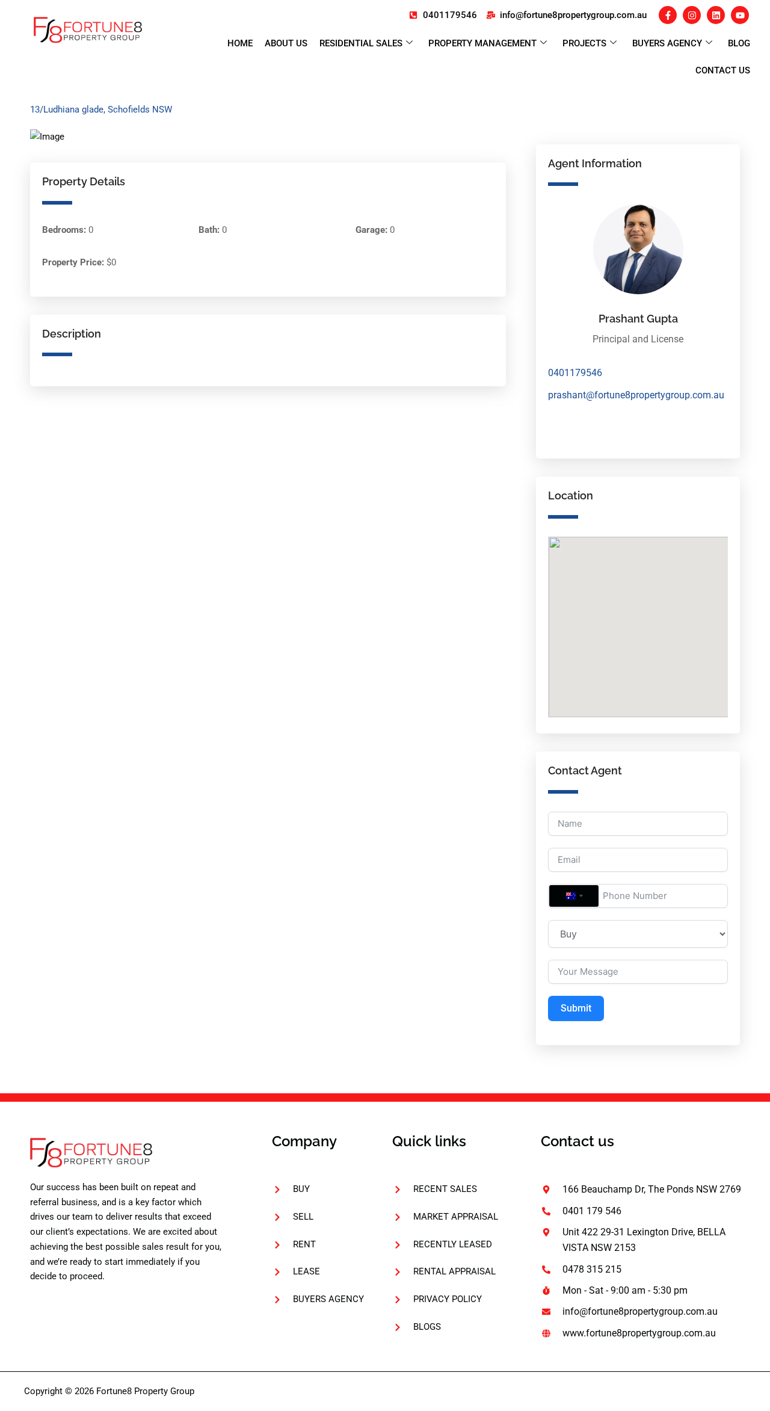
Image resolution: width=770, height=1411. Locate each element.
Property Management (482, 43)
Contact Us (722, 70)
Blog (739, 43)
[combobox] (574, 896)
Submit (576, 1008)
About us (286, 43)
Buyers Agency (667, 43)
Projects (584, 43)
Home (240, 43)
